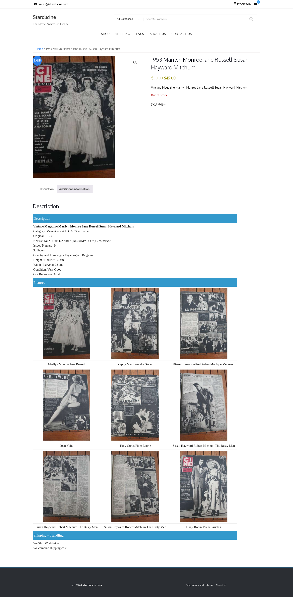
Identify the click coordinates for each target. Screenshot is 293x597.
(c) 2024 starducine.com (87, 585)
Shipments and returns (199, 585)
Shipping (122, 34)
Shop (105, 34)
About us (158, 34)
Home (39, 49)
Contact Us (181, 34)
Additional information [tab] (74, 189)
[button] (135, 62)
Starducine (44, 17)
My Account (244, 3)
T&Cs (140, 34)
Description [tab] (46, 189)
